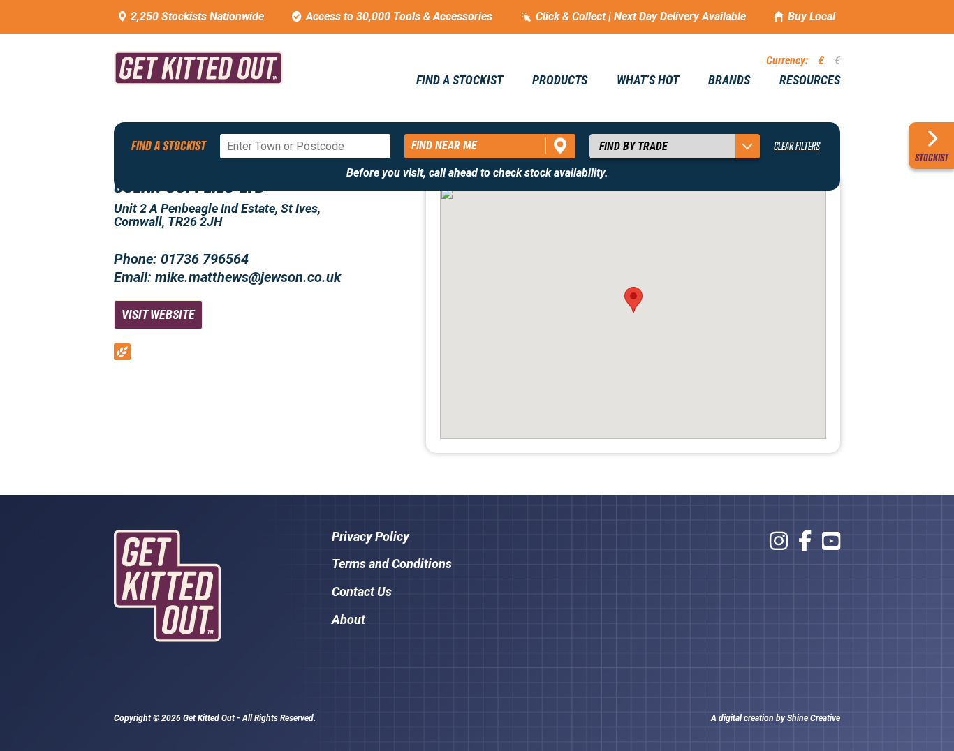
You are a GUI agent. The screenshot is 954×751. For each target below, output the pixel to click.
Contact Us (362, 591)
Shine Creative (813, 718)
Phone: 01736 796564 (181, 259)
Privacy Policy (370, 536)
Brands (729, 80)
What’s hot (648, 80)
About (348, 619)
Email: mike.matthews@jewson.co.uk (227, 277)
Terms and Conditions (392, 563)
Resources (809, 80)
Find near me (444, 145)
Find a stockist (459, 80)
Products (559, 80)
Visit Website (158, 314)
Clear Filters (797, 146)
